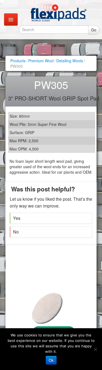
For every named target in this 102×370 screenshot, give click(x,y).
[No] (95, 349)
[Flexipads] (58, 12)
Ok (51, 360)
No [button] (16, 232)
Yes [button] (16, 218)
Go (93, 29)
